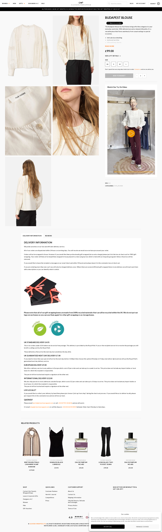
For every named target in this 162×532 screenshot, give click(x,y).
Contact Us (71, 494)
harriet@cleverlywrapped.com (43, 403)
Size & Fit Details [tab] (111, 56)
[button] (81, 517)
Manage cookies (142, 526)
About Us (71, 491)
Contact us (138, 69)
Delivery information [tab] (32, 236)
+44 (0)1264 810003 (69, 407)
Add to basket (119, 76)
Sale (43, 3)
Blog (131, 3)
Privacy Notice (72, 505)
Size (106, 60)
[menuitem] (7, 3)
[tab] (49, 235)
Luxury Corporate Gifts (30, 496)
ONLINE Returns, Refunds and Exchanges (76, 501)
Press (47, 500)
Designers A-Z (33, 3)
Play (131, 133)
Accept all (108, 526)
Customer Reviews (51, 491)
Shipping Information (74, 497)
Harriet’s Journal (50, 494)
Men (14, 3)
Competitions (49, 497)
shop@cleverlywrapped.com (39, 407)
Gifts (21, 3)
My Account (141, 3)
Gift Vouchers (27, 508)
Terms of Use (72, 508)
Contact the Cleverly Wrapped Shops (29, 492)
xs (107, 64)
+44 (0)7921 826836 (65, 403)
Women (5, 3)
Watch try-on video (116, 23)
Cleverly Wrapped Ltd (38, 523)
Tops (115, 186)
